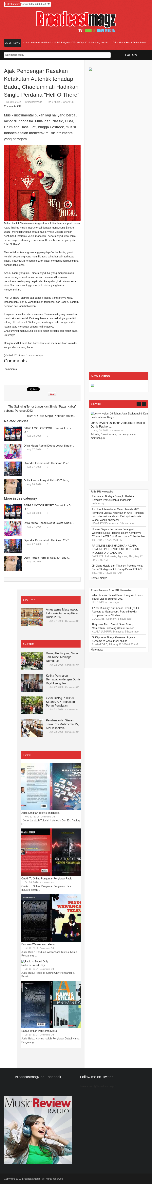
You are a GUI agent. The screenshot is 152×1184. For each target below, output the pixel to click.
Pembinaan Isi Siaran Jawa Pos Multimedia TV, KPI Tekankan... (62, 724)
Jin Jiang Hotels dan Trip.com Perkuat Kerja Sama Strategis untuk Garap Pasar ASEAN (117, 567)
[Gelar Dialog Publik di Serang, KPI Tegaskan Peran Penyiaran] (32, 705)
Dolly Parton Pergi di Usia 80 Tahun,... (47, 480)
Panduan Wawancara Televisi (38, 944)
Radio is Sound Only (33, 965)
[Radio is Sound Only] (34, 961)
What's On (68, 102)
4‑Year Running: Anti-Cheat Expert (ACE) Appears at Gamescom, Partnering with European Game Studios (115, 612)
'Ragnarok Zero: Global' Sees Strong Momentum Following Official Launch (113, 626)
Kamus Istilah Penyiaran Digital (39, 1030)
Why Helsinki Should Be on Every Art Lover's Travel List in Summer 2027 (117, 597)
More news (97, 649)
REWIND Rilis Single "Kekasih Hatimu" (51, 415)
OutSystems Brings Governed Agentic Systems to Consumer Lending (114, 639)
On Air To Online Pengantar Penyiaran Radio (46, 878)
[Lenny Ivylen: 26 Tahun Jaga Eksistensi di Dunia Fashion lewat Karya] (120, 417)
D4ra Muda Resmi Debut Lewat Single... (49, 445)
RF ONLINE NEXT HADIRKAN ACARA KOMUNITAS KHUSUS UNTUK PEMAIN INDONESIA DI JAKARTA (115, 549)
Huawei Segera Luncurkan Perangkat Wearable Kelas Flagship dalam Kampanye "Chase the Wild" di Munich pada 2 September (118, 533)
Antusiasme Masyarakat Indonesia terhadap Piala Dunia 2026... (62, 613)
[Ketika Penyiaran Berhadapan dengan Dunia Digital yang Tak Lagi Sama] (32, 683)
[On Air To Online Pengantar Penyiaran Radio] (51, 874)
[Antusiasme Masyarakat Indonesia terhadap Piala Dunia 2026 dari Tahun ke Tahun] (32, 617)
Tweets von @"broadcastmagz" (98, 1086)
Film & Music (53, 102)
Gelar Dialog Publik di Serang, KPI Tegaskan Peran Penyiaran (60, 701)
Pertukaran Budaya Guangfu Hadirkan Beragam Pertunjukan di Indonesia (113, 498)
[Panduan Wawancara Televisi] (51, 940)
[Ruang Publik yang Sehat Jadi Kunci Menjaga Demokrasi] (32, 661)
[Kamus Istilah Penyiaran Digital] (51, 1027)
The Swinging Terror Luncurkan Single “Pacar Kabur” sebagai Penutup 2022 (40, 408)
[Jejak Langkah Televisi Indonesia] (51, 809)
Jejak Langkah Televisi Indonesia (40, 812)
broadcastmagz (33, 102)
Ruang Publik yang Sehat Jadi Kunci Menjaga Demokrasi (62, 657)
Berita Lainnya (99, 577)
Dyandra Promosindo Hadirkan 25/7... (47, 463)
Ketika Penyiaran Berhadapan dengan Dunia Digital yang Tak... (63, 679)
